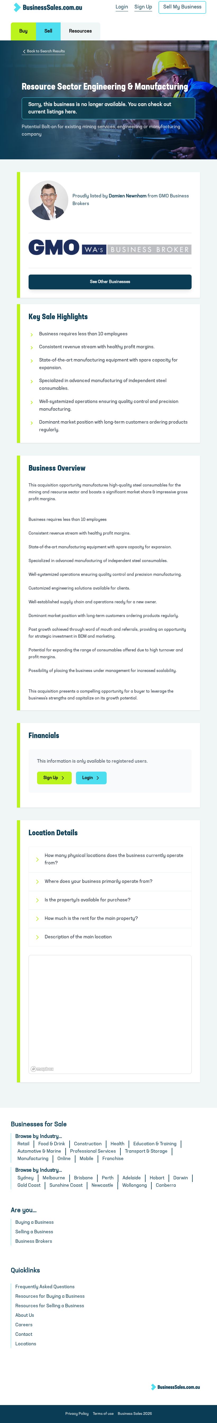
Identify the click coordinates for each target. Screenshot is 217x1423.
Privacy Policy (77, 1414)
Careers (24, 1325)
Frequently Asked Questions (45, 1287)
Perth (108, 1178)
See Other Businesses (110, 282)
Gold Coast (28, 1185)
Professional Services (93, 1151)
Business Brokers (33, 1241)
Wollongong (134, 1185)
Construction (88, 1144)
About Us (24, 1315)
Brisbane (83, 1178)
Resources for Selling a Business (49, 1306)
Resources (80, 31)
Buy (23, 31)
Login (122, 7)
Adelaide (132, 1178)
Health (117, 1144)
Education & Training (155, 1144)
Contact (23, 1334)
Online (64, 1159)
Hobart (157, 1178)
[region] (110, 1014)
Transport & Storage (146, 1151)
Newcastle (102, 1185)
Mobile (86, 1159)
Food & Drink (51, 1144)
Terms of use (103, 1414)
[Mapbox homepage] (42, 1069)
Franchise (113, 1159)
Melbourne (54, 1178)
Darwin (180, 1178)
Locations (25, 1344)
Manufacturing (32, 1159)
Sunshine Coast (66, 1185)
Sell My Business (182, 7)
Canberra (166, 1185)
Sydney (25, 1178)
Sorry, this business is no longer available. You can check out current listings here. (99, 108)
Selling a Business (34, 1232)
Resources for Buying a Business (50, 1296)
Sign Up (143, 7)
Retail (23, 1144)
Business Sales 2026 (135, 1414)
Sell (48, 31)
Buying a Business (34, 1222)
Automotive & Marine (39, 1151)
